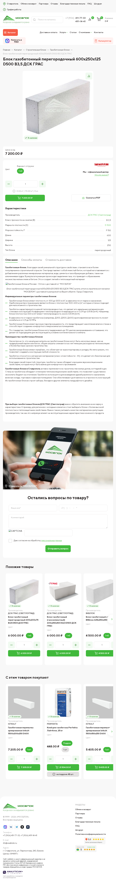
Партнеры (43, 4)
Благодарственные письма (72, 4)
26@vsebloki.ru (10, 843)
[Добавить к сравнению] (88, 76)
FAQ (89, 4)
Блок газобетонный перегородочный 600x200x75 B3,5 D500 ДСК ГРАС (23, 620)
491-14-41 (80, 21)
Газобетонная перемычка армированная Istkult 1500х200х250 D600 (20, 730)
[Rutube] (28, 827)
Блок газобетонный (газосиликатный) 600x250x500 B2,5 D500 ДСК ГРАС (61, 621)
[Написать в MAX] (5, 827)
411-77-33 (80, 18)
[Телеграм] (16, 827)
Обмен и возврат (28, 4)
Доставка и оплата (48, 32)
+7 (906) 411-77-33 (11, 835)
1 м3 (20, 171)
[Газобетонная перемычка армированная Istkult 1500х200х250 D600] (24, 702)
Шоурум (98, 4)
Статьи (73, 32)
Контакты (98, 32)
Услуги (63, 32)
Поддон (67, 743)
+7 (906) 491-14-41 (29, 835)
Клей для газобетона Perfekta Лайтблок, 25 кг (62, 729)
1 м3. (30, 635)
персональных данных (51, 540)
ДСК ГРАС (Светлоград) (99, 215)
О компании (84, 32)
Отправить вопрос (58, 548)
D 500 (108, 225)
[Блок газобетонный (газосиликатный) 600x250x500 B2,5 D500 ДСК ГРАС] (63, 592)
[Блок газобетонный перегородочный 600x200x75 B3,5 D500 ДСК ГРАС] (24, 592)
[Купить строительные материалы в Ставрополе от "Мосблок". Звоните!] (16, 19)
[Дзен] (22, 827)
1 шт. (29, 749)
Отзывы (54, 4)
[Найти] (34, 19)
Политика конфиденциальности (90, 834)
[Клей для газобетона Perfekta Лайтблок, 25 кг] (63, 702)
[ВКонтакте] (11, 827)
